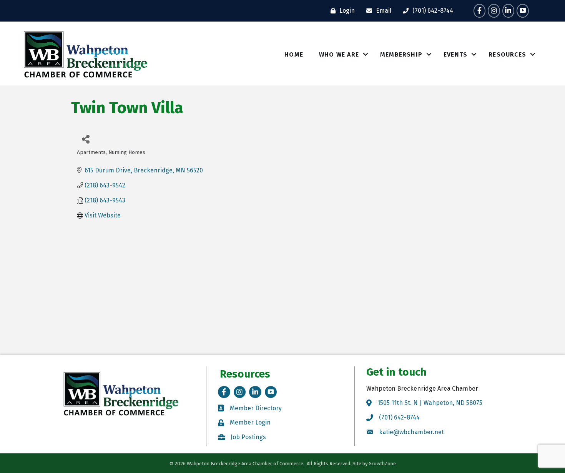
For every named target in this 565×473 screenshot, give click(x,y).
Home (293, 54)
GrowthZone (382, 463)
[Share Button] (85, 138)
